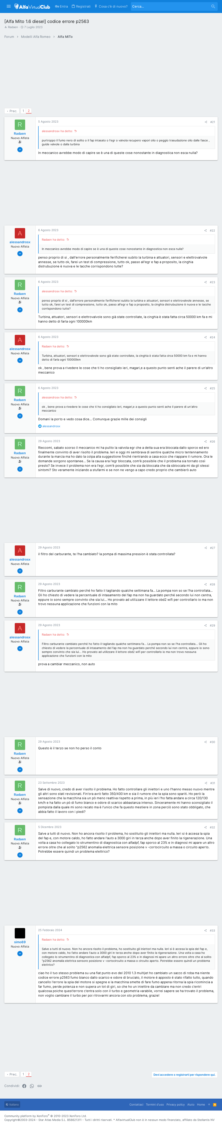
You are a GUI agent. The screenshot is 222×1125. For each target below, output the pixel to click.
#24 (212, 337)
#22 (212, 230)
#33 (212, 930)
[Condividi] (206, 122)
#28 (212, 584)
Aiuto (190, 1104)
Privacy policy (175, 1104)
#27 (212, 548)
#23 (212, 282)
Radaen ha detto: (53, 239)
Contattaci (136, 1104)
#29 (212, 625)
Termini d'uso (155, 1104)
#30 (212, 742)
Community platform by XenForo (45, 1116)
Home (201, 1104)
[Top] (209, 1104)
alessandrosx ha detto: (57, 131)
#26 (212, 441)
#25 (212, 388)
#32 (212, 827)
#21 (212, 122)
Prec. (13, 111)
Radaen (13, 27)
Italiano (13, 1104)
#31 (212, 783)
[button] (8, 6)
